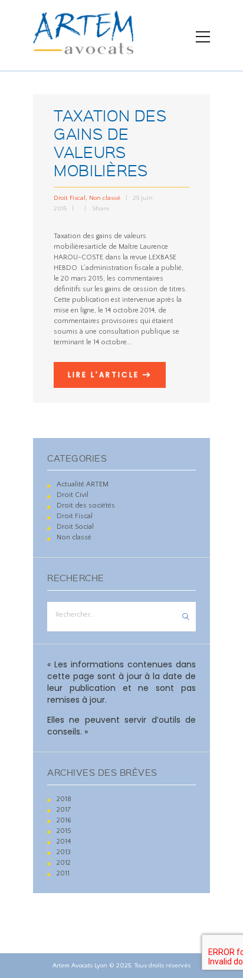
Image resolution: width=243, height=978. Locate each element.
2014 (64, 841)
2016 (64, 820)
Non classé (104, 198)
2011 (63, 873)
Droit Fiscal (70, 198)
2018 (64, 799)
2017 (64, 810)
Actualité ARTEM (83, 484)
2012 (64, 863)
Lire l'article (103, 375)
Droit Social (75, 527)
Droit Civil (72, 495)
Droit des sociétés (86, 505)
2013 (64, 852)
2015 (64, 831)
